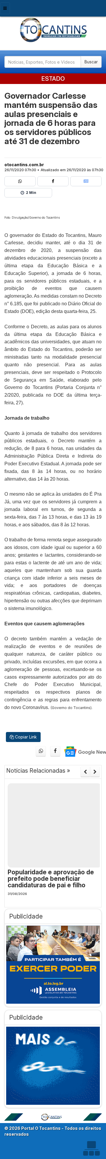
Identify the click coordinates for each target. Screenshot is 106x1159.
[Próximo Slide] (95, 772)
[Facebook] (53, 181)
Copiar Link (25, 736)
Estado (53, 78)
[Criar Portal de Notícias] (91, 1148)
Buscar (91, 61)
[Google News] (86, 181)
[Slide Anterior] (85, 772)
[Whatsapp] (20, 181)
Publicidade (26, 916)
